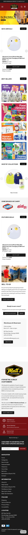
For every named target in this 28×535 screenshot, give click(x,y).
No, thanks (14, 282)
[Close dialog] (24, 249)
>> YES (14, 278)
